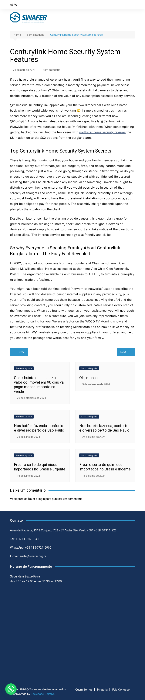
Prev (21, 352)
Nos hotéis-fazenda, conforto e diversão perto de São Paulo (39, 427)
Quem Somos (84, 689)
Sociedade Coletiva (43, 694)
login (41, 499)
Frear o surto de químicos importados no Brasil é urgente (39, 466)
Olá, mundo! (89, 377)
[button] (11, 689)
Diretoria (102, 689)
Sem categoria (51, 69)
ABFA (13, 4)
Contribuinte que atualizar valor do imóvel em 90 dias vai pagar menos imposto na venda (39, 384)
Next (123, 352)
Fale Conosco (121, 689)
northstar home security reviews (102, 132)
